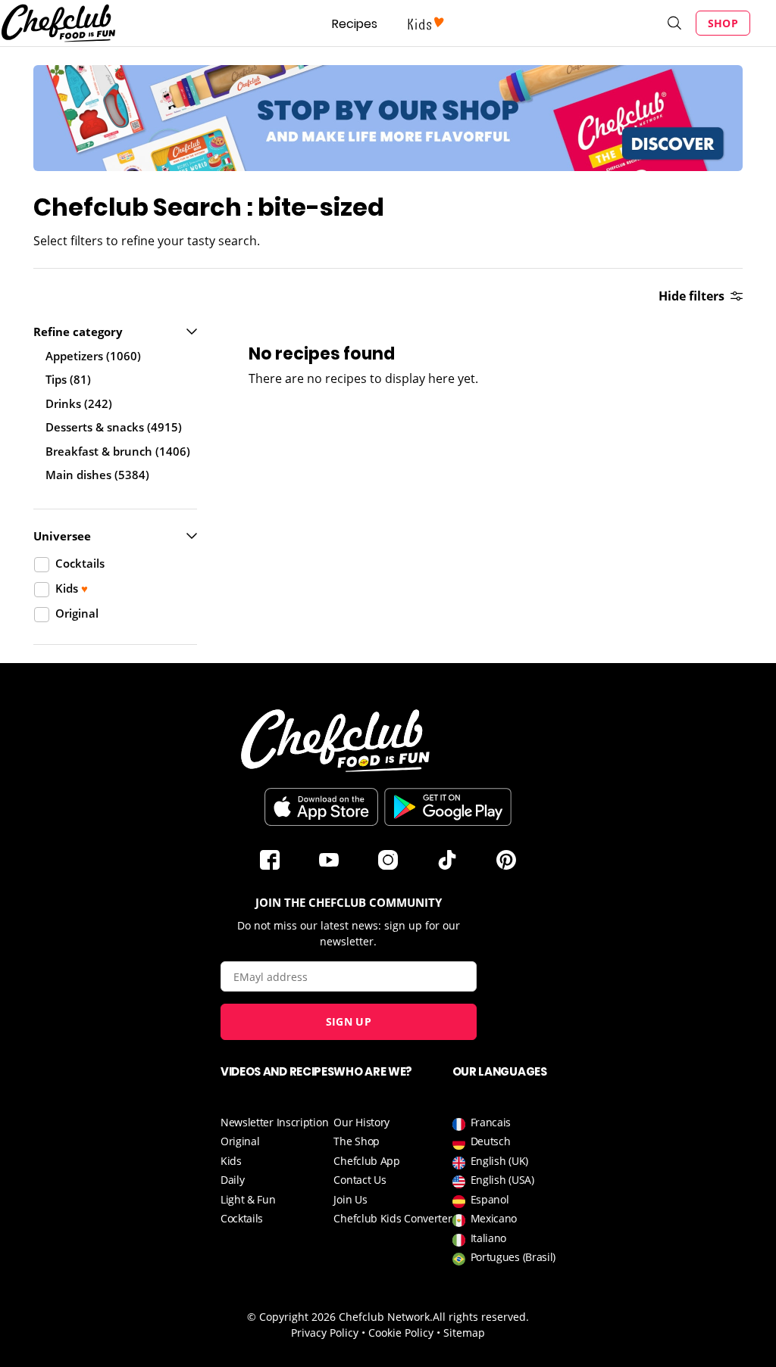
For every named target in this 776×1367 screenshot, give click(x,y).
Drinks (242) (78, 403)
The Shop (356, 1141)
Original (240, 1141)
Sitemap (464, 1332)
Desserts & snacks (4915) (113, 426)
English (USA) (502, 1179)
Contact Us (359, 1179)
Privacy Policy (324, 1332)
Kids (231, 1161)
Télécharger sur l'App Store (321, 807)
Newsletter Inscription (274, 1122)
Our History (361, 1122)
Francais (491, 1122)
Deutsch (491, 1141)
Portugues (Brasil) (513, 1257)
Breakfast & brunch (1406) (117, 451)
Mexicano (494, 1218)
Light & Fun (248, 1199)
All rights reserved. (481, 1316)
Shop (723, 23)
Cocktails (242, 1218)
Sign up (348, 1021)
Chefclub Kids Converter (392, 1218)
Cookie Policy (400, 1332)
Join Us (350, 1199)
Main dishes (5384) (97, 474)
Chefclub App (366, 1161)
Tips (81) (68, 379)
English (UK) (499, 1161)
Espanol (490, 1199)
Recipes (354, 24)
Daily (233, 1179)
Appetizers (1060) (93, 355)
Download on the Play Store (448, 807)
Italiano (489, 1238)
